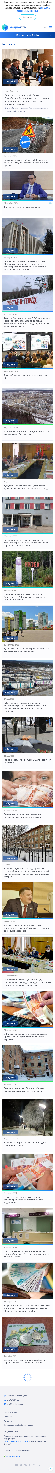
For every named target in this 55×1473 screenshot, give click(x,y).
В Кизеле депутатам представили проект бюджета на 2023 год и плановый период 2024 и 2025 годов (25, 597)
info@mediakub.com (15, 1404)
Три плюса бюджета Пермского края (22, 207)
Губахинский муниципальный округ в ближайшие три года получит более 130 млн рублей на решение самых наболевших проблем (26, 707)
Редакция (8, 1417)
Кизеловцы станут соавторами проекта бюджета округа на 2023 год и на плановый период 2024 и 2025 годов (26, 543)
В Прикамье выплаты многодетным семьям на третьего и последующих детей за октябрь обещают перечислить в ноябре (27, 1308)
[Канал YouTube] (21, 1465)
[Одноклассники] (30, 1465)
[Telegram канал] (34, 1465)
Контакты (8, 1421)
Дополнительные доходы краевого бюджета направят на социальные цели (26, 650)
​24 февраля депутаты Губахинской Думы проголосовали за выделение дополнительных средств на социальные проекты (27, 982)
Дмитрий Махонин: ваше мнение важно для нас (25, 376)
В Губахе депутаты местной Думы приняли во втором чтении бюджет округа (27, 432)
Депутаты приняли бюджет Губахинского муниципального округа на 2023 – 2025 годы (26, 487)
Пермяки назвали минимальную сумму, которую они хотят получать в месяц (23, 815)
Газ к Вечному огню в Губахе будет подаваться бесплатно (27, 761)
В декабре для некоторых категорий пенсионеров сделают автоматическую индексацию (24, 1200)
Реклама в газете (11, 1413)
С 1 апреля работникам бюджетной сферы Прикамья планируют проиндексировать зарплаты (25, 1037)
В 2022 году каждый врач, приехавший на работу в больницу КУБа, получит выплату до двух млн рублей (26, 1254)
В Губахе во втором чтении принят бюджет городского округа (25, 1144)
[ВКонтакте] (25, 1465)
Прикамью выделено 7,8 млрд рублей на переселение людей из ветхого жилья (24, 1089)
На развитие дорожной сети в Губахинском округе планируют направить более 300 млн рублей (26, 163)
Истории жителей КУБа (27, 35)
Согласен (27, 17)
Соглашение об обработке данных (18, 1425)
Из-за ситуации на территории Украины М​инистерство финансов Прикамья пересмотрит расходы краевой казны (27, 928)
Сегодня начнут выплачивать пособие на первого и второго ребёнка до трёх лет (24, 1361)
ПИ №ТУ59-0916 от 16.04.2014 (16, 1441)
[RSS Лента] (38, 1465)
